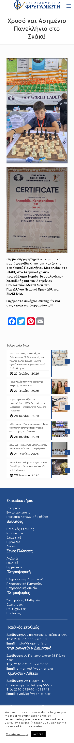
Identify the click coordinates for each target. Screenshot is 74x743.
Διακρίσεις (15, 604)
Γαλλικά (13, 562)
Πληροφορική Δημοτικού (25, 579)
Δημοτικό (14, 537)
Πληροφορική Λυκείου (22, 588)
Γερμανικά (14, 567)
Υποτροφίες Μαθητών (24, 600)
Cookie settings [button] (17, 734)
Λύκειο (11, 546)
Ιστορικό (13, 508)
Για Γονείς (14, 613)
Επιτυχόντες (16, 609)
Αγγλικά (12, 558)
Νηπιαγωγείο (16, 533)
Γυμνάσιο (13, 542)
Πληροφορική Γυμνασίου (24, 583)
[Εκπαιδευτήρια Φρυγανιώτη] (37, 6)
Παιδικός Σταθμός (20, 529)
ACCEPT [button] (38, 734)
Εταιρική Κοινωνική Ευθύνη (27, 516)
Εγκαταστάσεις (18, 512)
